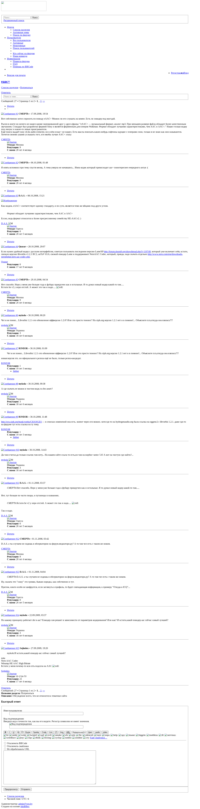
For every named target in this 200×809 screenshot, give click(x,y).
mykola (22, 315)
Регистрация (177, 73)
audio (97, 732)
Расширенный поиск (14, 20)
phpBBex (24, 806)
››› (44, 101)
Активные (18, 43)
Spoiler (36, 732)
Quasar (22, 246)
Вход (186, 73)
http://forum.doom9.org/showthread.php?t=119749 (127, 251)
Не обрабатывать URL (17, 749)
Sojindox (24, 648)
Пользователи (14, 37)
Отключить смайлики (17, 746)
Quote (27, 732)
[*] (56, 732)
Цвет (90, 732)
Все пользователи (22, 40)
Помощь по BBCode (23, 66)
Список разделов (21, 30)
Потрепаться (26, 87)
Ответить (6, 92)
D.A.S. (22, 195)
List (50, 732)
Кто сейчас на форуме (24, 53)
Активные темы (21, 32)
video (105, 732)
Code (44, 732)
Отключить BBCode (16, 743)
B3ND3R (23, 348)
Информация (13, 58)
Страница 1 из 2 (27, 101)
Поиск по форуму (22, 35)
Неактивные (19, 45)
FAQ (15, 64)
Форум (10, 27)
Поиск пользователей (23, 48)
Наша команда (20, 56)
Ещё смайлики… (98, 737)
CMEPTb (24, 113)
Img (61, 732)
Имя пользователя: (13, 710)
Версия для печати (16, 75)
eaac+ (5, 81)
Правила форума (21, 61)
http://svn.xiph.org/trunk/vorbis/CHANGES (21, 422)
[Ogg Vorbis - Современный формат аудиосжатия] (23, 10)
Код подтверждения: (14, 718)
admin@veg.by (25, 804)
